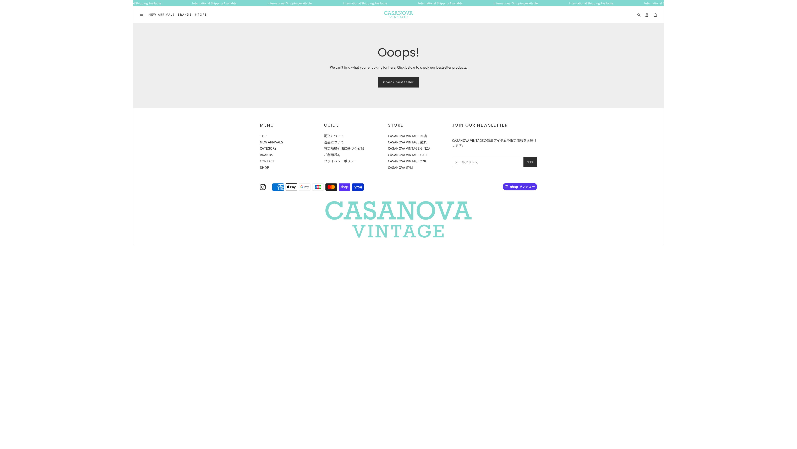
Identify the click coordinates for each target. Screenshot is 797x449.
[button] (142, 15)
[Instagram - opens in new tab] (263, 187)
